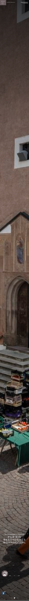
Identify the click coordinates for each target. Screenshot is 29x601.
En (19, 575)
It (14, 575)
